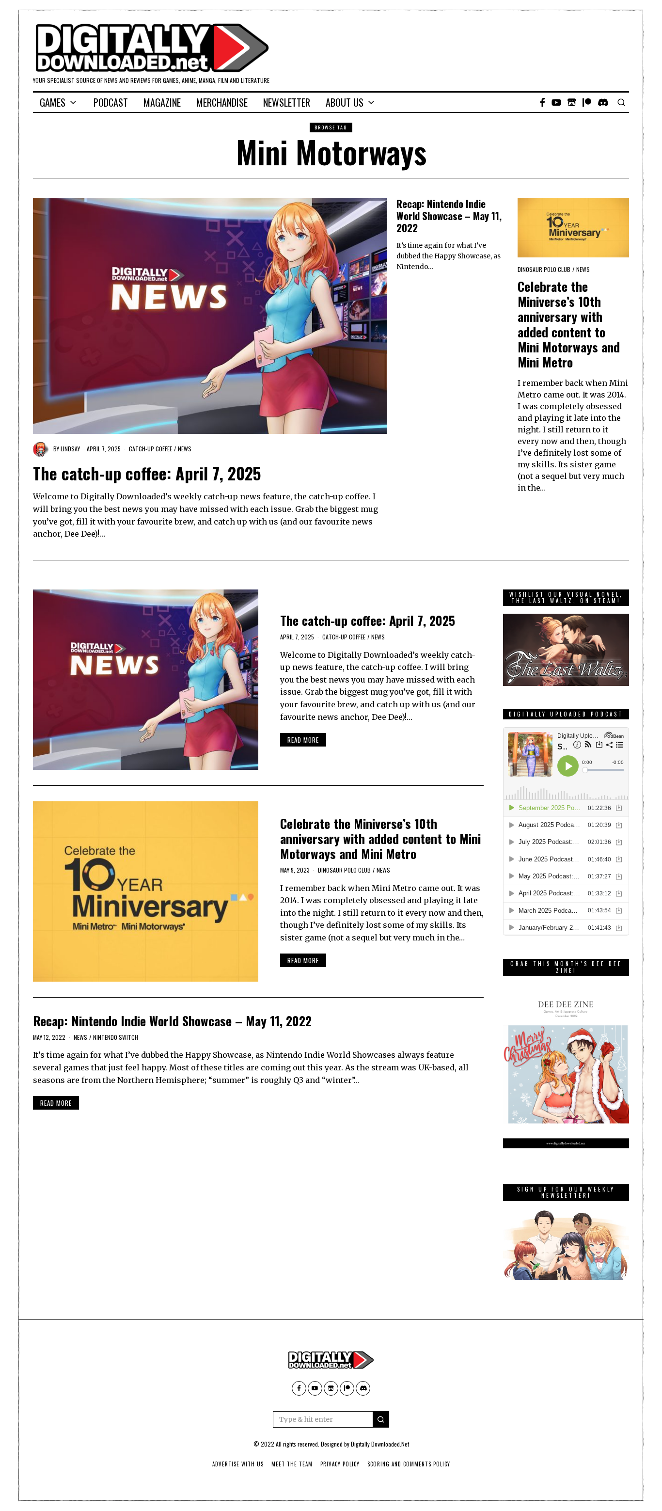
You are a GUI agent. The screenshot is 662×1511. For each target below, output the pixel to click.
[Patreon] (587, 102)
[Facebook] (542, 102)
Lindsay (70, 449)
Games (52, 102)
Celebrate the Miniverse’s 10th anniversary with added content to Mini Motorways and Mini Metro (569, 324)
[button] (381, 1419)
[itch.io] (572, 102)
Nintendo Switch (115, 1037)
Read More (303, 740)
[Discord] (603, 102)
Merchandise (222, 102)
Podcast (111, 102)
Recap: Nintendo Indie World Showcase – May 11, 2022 (449, 215)
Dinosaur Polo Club (544, 269)
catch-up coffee (150, 449)
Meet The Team (292, 1464)
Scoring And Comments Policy (408, 1464)
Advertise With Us (238, 1464)
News (184, 449)
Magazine (162, 102)
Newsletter (286, 102)
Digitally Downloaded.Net (380, 1444)
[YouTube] (556, 102)
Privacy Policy (340, 1464)
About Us (344, 102)
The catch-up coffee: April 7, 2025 (147, 473)
